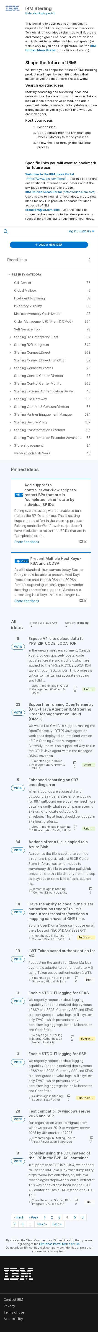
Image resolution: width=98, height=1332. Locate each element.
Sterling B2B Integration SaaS (51, 828)
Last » (57, 1224)
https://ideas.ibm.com (79, 192)
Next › (42, 1224)
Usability (61, 892)
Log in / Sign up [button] (79, 231)
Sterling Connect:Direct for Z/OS (48, 937)
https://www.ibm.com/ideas (45, 178)
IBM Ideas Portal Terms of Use (59, 1244)
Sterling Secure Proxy (47, 1097)
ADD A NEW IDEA (50, 244)
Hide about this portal (39, 13)
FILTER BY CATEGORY (26, 274)
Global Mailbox (56, 981)
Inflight (66, 830)
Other (56, 1099)
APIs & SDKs (56, 1204)
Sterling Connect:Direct (49, 890)
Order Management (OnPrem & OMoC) (50, 689)
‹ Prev (33, 1217)
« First (18, 1217)
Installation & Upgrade (57, 1141)
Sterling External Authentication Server (46, 1038)
